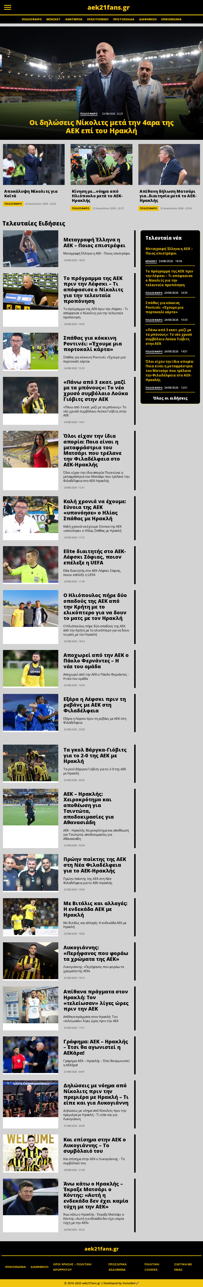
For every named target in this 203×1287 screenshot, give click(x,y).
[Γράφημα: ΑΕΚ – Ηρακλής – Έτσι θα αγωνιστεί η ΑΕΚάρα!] (30, 1054)
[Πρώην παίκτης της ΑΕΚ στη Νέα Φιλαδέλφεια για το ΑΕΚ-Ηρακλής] (30, 872)
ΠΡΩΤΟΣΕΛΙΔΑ (123, 19)
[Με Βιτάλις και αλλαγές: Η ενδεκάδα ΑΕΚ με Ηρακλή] (30, 916)
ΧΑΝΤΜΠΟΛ (73, 19)
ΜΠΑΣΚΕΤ (53, 19)
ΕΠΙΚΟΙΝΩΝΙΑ (171, 19)
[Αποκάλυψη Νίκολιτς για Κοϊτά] (34, 164)
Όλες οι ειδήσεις (170, 398)
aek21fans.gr (101, 1248)
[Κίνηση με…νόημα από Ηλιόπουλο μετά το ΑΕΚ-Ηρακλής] (101, 164)
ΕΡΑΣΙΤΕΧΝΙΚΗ (97, 19)
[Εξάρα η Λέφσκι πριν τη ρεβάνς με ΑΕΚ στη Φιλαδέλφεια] (30, 712)
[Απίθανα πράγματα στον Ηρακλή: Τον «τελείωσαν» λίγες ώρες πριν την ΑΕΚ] (30, 1004)
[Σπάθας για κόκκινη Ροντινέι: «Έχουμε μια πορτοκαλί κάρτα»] (30, 351)
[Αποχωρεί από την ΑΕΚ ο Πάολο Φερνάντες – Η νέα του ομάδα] (30, 668)
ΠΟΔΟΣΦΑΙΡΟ (32, 19)
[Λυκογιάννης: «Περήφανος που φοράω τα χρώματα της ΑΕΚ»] (30, 960)
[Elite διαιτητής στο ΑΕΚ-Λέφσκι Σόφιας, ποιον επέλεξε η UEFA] (30, 564)
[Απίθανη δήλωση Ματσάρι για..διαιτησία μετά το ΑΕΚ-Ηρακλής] (169, 164)
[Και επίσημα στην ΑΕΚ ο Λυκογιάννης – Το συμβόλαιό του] (30, 1152)
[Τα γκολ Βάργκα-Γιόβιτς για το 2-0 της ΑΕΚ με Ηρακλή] (30, 763)
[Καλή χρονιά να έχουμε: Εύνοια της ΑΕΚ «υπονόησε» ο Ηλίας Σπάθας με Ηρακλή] (30, 514)
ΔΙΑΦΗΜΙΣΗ (148, 19)
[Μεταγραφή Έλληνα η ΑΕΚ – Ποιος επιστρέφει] (30, 248)
